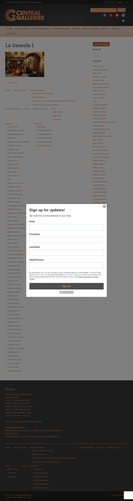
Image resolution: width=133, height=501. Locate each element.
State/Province (36, 260)
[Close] (104, 206)
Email (32, 221)
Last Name (34, 247)
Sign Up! (66, 286)
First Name (34, 234)
